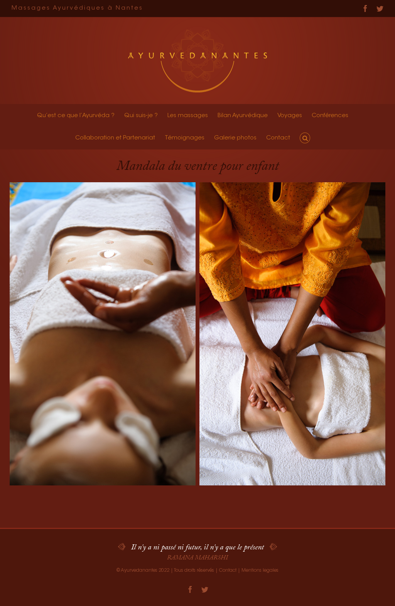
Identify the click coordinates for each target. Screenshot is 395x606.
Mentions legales (260, 570)
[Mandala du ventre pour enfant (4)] (103, 333)
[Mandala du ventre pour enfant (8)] (292, 333)
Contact (227, 570)
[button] (305, 138)
